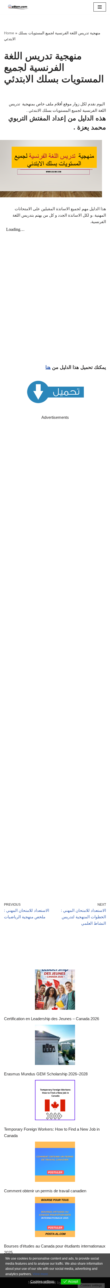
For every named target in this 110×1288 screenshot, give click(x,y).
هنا (48, 367)
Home (9, 33)
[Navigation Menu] (99, 7)
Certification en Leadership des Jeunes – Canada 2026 (51, 1018)
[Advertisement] (55, 653)
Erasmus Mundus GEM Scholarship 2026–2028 (46, 1074)
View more (40, 1274)
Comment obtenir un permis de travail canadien (45, 1191)
